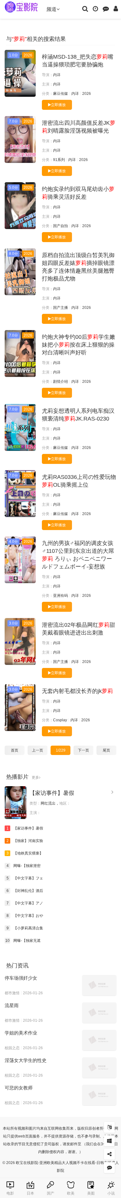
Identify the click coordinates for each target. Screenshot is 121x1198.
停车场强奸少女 (21, 978)
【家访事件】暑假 (51, 793)
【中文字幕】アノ (25, 903)
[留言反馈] (106, 8)
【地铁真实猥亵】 (25, 853)
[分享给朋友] (109, 1154)
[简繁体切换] (109, 1127)
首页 (14, 750)
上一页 (37, 750)
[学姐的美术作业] (99, 1040)
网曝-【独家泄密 (24, 866)
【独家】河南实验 (25, 841)
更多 (35, 777)
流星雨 (12, 1005)
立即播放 (58, 105)
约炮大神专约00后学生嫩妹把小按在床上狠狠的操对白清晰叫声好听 (78, 345)
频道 (51, 9)
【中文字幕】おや (25, 915)
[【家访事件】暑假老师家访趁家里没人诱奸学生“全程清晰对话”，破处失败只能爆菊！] (15, 802)
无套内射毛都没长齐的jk (77, 691)
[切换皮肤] (109, 1140)
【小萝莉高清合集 (25, 928)
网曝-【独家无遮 (23, 940)
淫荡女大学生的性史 (26, 1060)
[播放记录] (95, 8)
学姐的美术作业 (21, 1032)
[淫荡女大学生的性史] (99, 1067)
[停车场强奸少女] (99, 985)
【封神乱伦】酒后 (25, 891)
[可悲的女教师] (99, 1095)
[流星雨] (99, 1012)
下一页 (83, 750)
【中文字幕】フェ (25, 878)
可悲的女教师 (19, 1087)
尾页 (106, 750)
